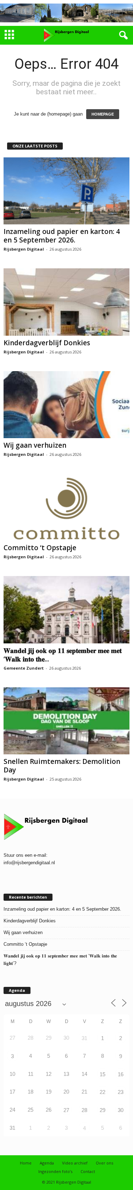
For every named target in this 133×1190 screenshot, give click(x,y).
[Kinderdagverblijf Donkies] (66, 301)
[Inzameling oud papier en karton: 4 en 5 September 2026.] (66, 190)
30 (120, 1110)
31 (84, 1038)
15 (102, 1074)
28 (84, 1110)
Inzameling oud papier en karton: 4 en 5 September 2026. (62, 236)
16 (120, 1074)
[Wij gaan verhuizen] (66, 404)
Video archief (75, 1163)
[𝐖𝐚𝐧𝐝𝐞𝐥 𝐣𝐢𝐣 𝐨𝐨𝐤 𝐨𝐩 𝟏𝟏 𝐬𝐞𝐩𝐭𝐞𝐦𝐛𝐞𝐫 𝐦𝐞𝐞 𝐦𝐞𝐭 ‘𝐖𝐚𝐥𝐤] (66, 609)
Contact (88, 1171)
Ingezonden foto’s (55, 1171)
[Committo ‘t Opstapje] (66, 507)
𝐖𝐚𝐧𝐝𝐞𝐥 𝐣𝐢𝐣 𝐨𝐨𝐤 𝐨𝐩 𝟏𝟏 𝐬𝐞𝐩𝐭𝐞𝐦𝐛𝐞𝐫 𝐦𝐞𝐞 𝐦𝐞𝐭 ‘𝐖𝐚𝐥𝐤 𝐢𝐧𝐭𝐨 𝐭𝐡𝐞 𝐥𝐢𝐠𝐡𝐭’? (60, 959)
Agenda (47, 1163)
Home (26, 1163)
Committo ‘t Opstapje (40, 547)
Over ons (104, 1163)
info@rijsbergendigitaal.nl (29, 862)
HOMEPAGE (103, 114)
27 (66, 1110)
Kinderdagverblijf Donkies (47, 342)
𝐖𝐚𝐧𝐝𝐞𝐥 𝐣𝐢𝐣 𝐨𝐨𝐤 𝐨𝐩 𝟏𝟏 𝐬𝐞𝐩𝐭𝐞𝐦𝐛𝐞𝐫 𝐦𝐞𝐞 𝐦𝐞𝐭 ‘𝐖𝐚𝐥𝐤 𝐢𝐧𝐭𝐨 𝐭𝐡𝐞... (63, 655)
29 (102, 1110)
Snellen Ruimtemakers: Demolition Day (62, 766)
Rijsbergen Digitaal (24, 249)
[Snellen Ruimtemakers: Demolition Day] (66, 720)
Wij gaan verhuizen (35, 445)
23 (120, 1092)
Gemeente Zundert (24, 668)
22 (102, 1092)
